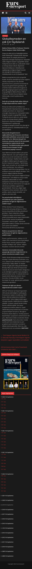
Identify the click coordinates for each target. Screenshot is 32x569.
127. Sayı (3, 401)
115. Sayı (3, 441)
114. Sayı (5, 36)
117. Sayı (3, 435)
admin (13, 44)
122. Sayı (3, 418)
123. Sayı (3, 415)
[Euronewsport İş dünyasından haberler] (3, 13)
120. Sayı (3, 425)
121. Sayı (3, 421)
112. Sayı (3, 454)
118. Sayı (3, 432)
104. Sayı (3, 482)
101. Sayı (3, 491)
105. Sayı (3, 479)
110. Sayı (3, 460)
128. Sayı (3, 398)
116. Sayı (3, 438)
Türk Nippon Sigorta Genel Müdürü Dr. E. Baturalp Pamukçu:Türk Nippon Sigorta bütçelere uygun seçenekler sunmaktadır (15, 337)
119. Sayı (3, 428)
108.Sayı (3, 466)
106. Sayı (3, 476)
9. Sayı (4, 463)
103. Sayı (3, 485)
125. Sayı (3, 408)
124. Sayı (3, 412)
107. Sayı (3, 469)
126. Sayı (3, 405)
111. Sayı (3, 457)
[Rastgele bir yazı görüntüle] (29, 12)
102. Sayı (3, 488)
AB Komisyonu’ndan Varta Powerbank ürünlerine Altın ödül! (14, 348)
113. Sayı (3, 448)
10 (1, 463)
